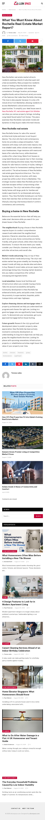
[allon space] (22, 3)
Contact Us (15, 808)
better (5, 352)
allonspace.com (35, 813)
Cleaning (6, 643)
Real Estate (7, 15)
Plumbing (6, 731)
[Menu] (3, 3)
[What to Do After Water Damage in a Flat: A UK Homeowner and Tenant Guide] (22, 720)
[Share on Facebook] (8, 41)
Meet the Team (28, 808)
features (21, 352)
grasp (28, 352)
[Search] (42, 3)
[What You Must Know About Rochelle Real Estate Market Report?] (22, 59)
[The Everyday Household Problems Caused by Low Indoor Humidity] (22, 767)
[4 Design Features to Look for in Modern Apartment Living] (22, 587)
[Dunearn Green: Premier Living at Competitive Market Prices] (22, 437)
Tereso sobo (12, 32)
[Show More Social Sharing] (41, 41)
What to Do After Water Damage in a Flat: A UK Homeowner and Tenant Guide (20, 738)
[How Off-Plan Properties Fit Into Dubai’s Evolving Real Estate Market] (22, 402)
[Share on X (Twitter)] (20, 41)
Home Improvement (9, 551)
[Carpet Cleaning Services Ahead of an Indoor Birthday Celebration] (22, 633)
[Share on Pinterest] (32, 41)
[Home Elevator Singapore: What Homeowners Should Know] (22, 677)
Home (5, 597)
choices (12, 352)
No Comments (13, 35)
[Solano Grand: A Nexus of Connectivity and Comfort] (22, 472)
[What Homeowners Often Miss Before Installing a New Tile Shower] (22, 540)
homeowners (7, 356)
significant (17, 356)
